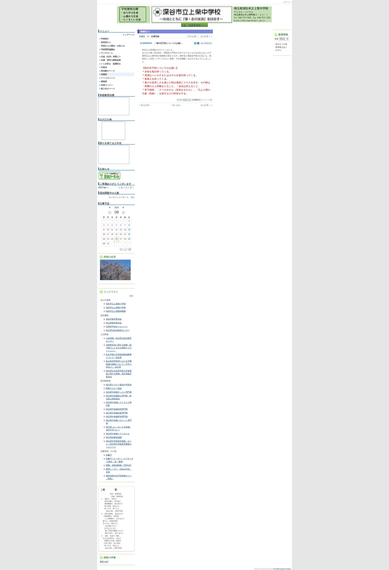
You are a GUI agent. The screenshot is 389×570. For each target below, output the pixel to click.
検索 (131, 296)
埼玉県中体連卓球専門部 (117, 409)
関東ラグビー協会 (114, 388)
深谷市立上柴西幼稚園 (116, 311)
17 (108, 234)
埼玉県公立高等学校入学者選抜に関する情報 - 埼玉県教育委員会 (119, 374)
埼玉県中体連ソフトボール (118, 434)
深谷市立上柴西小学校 (116, 307)
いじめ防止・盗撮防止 (111, 64)
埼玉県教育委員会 (114, 323)
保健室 (104, 74)
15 (129, 230)
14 (125, 230)
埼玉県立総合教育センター (118, 330)
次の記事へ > (206, 36)
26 (104, 221)
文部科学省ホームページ (117, 326)
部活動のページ (108, 71)
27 (108, 221)
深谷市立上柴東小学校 (116, 304)
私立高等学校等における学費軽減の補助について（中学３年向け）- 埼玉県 (119, 364)
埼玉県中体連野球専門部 (117, 416)
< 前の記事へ (192, 36)
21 (125, 234)
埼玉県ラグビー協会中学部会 (119, 385)
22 (129, 234)
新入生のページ (108, 88)
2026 (116, 207)
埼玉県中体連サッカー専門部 (119, 392)
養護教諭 (208, 43)
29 (116, 221)
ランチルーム (107, 53)
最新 (277, 39)
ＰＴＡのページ (108, 78)
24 (108, 239)
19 (116, 234)
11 (112, 230)
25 (112, 239)
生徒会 (104, 67)
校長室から (106, 42)
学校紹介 (105, 39)
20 (121, 234)
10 (108, 230)
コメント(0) (207, 100)
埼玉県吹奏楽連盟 (114, 437)
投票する (187, 100)
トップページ (128, 35)
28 (112, 221)
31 (125, 221)
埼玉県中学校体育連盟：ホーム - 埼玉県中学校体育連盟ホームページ (119, 444)
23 (104, 239)
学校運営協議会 (108, 49)
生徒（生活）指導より (111, 56)
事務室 (104, 81)
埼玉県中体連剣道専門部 (117, 413)
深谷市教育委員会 (114, 319)
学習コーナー (107, 85)
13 (121, 230)
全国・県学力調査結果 (111, 60)
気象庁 (109, 455)
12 (116, 230)
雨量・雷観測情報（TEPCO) (118, 465)
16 (104, 234)
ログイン (287, 2)
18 (112, 234)
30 (121, 221)
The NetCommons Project (282, 569)
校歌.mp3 (104, 561)
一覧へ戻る (176, 105)
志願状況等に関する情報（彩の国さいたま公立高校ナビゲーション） (119, 348)
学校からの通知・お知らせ (113, 46)
